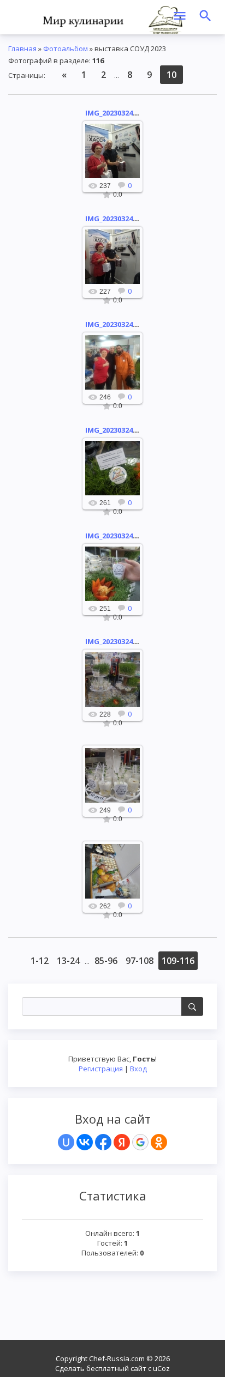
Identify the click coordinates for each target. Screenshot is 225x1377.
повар (117, 159)
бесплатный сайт (116, 1368)
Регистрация (101, 1068)
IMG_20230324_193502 (121, 113)
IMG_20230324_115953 (121, 430)
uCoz (161, 1368)
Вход (138, 1068)
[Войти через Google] (140, 1142)
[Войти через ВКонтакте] (84, 1142)
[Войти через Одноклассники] (159, 1142)
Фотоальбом (65, 48)
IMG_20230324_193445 (121, 218)
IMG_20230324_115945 (121, 536)
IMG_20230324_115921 (121, 641)
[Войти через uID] (66, 1142)
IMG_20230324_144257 (121, 324)
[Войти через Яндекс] (122, 1142)
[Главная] (112, 19)
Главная (22, 48)
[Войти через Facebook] (103, 1142)
